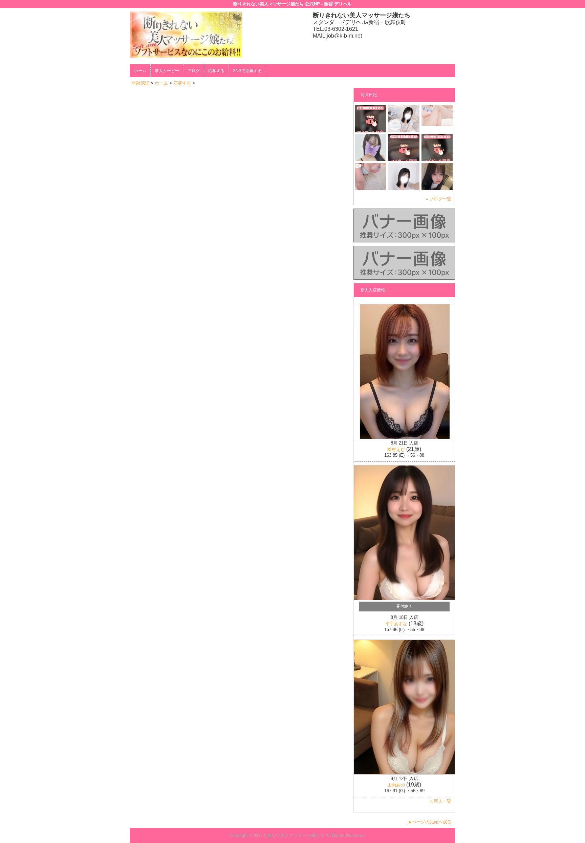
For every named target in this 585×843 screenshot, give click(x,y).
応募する (216, 70)
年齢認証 (140, 83)
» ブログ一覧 (438, 198)
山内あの (396, 784)
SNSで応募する (247, 70)
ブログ (194, 70)
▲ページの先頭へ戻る (430, 821)
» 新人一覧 (440, 801)
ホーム (140, 70)
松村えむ (396, 449)
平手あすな (396, 623)
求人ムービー (167, 70)
